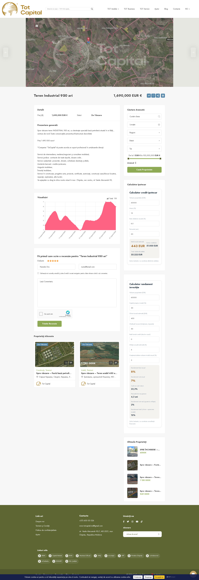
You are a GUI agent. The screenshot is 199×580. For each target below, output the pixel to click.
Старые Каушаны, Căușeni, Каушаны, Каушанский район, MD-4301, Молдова (70, 377)
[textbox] (144, 132)
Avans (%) (132, 208)
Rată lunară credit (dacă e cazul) (139, 334)
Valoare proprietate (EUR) (137, 198)
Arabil (83, 370)
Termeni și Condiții (43, 526)
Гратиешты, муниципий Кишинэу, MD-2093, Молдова (105, 377)
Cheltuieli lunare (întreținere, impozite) (141, 324)
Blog (166, 9)
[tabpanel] (99, 52)
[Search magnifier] (92, 9)
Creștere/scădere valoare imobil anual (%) (143, 355)
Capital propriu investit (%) (137, 303)
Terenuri (48, 370)
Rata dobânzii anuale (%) (137, 219)
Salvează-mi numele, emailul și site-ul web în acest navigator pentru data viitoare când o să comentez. (74, 273)
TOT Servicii (144, 9)
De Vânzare (96, 115)
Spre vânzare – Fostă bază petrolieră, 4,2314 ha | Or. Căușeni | (67, 373)
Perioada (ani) (133, 229)
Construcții (40, 370)
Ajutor (157, 9)
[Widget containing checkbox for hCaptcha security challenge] (54, 314)
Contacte (176, 9)
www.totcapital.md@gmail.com (91, 526)
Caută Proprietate (144, 169)
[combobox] (144, 133)
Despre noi (40, 521)
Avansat (131, 163)
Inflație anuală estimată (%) (138, 345)
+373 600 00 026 (86, 520)
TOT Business (129, 9)
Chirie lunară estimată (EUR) (138, 313)
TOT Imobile (112, 9)
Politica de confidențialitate (46, 530)
